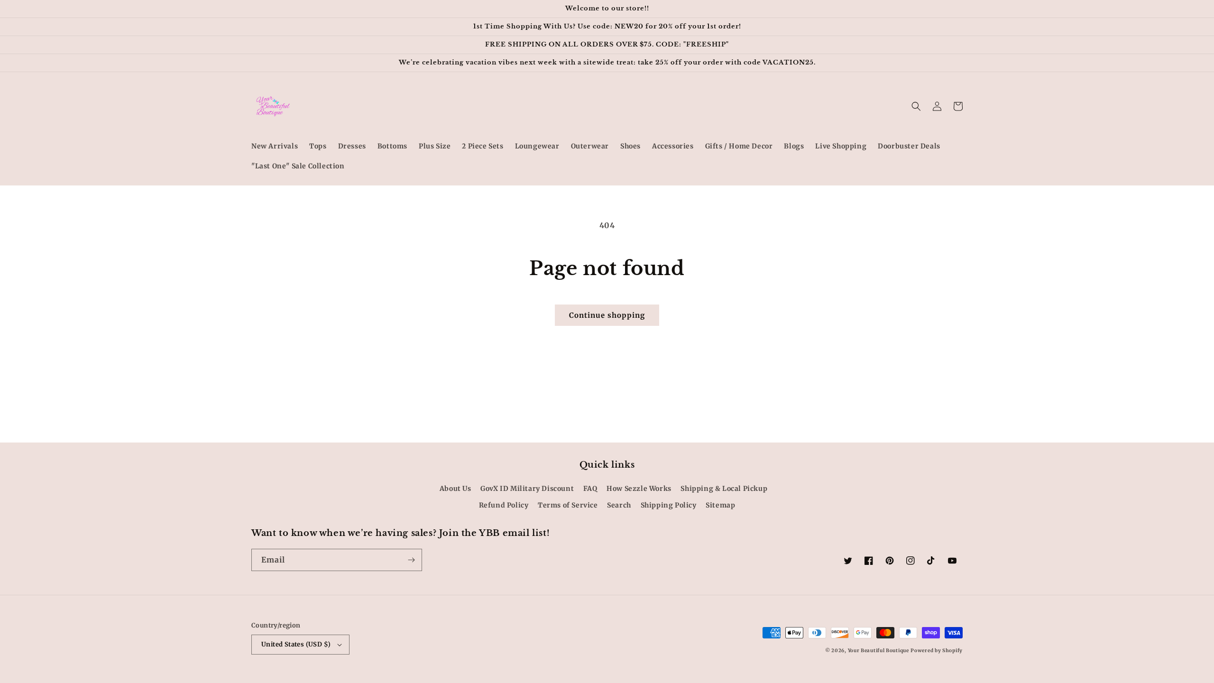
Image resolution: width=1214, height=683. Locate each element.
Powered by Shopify (936, 650)
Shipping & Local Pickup (724, 488)
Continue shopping (607, 315)
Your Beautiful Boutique (878, 650)
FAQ (590, 488)
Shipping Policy (669, 505)
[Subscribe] (411, 560)
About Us (455, 488)
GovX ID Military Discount (527, 488)
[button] (916, 106)
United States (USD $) (296, 644)
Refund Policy (504, 505)
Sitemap (720, 505)
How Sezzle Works (639, 488)
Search (619, 505)
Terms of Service (568, 505)
